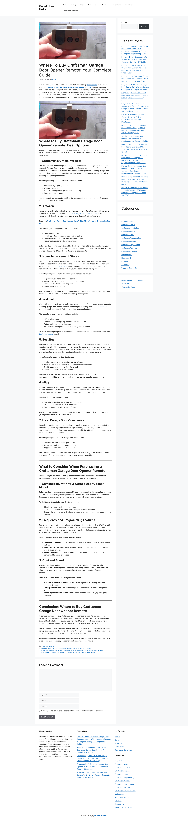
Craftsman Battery (128, 225)
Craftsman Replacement (130, 245)
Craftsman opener (46, 334)
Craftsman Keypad (128, 231)
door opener (92, 85)
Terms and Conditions (70, 11)
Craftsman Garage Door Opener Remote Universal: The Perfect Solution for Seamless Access (72, 650)
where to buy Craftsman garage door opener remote (69, 87)
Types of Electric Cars (129, 268)
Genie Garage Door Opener (132, 280)
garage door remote (84, 648)
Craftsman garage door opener (67, 648)
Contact (105, 5)
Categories (92, 5)
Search (124, 23)
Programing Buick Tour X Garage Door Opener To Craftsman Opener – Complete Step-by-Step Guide (135, 87)
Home (65, 5)
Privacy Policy (116, 5)
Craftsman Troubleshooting (132, 251)
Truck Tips (125, 284)
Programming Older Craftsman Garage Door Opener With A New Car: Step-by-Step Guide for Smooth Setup (92, 758)
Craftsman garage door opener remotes (81, 213)
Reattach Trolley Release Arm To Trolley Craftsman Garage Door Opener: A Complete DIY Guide (134, 59)
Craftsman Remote (47, 646)
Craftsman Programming (131, 238)
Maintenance (126, 255)
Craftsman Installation (130, 228)
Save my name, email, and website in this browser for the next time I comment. (72, 711)
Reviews (124, 261)
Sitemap (73, 5)
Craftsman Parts (127, 235)
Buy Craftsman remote (48, 648)
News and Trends (128, 258)
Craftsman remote (100, 307)
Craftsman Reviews (129, 248)
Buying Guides (127, 221)
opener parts (62, 266)
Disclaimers (129, 5)
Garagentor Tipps (128, 287)
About (82, 5)
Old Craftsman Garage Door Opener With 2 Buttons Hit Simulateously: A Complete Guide (134, 138)
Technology (125, 265)
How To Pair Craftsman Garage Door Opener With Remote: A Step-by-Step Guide (68, 652)
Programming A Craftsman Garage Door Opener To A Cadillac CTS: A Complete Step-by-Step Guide (135, 78)
